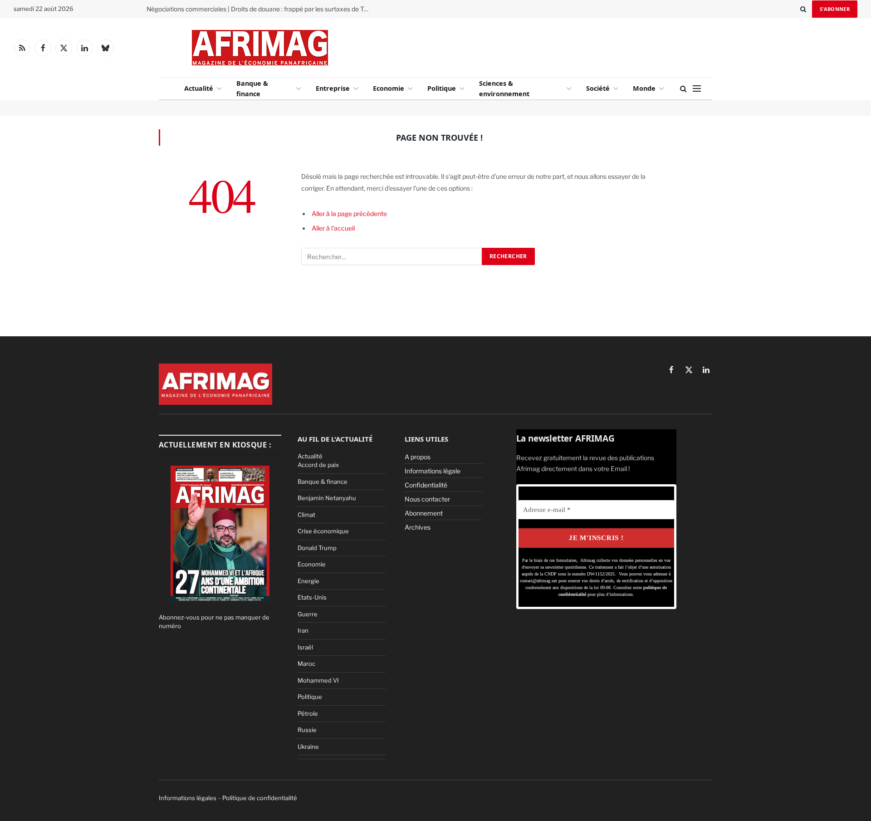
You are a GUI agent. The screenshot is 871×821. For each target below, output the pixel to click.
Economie (388, 88)
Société (598, 88)
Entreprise (333, 88)
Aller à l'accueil (333, 228)
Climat (306, 514)
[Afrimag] (260, 47)
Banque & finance (252, 88)
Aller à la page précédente (349, 213)
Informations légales (187, 797)
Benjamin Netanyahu (327, 497)
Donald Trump (317, 547)
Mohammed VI (318, 680)
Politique (441, 88)
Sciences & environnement (504, 88)
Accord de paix (318, 464)
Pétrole (308, 713)
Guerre (308, 614)
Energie (308, 581)
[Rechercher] (803, 9)
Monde (644, 88)
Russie (307, 729)
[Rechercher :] (392, 256)
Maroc (306, 663)
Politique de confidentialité (259, 797)
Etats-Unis (312, 597)
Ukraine (308, 746)
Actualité (198, 88)
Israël (305, 647)
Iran (303, 630)
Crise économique (323, 531)
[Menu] (697, 89)
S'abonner (835, 8)
